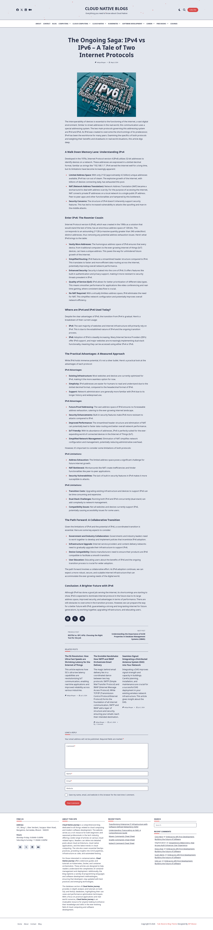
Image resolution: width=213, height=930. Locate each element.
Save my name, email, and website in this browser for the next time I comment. (102, 795)
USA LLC (158, 861)
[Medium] (30, 10)
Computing (63, 24)
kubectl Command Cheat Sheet (121, 843)
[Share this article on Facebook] (68, 618)
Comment (70, 746)
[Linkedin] (26, 10)
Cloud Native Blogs (106, 8)
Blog (54, 24)
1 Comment (99, 724)
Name (69, 773)
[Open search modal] (184, 9)
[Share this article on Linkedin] (82, 618)
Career (149, 24)
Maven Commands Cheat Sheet (122, 836)
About (38, 24)
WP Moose (192, 924)
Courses (173, 24)
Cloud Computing (80, 24)
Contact (46, 24)
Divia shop (159, 849)
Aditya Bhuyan (101, 62)
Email (69, 781)
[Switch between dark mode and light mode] (179, 9)
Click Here (159, 837)
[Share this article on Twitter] (75, 618)
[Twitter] (21, 10)
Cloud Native (98, 24)
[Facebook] (17, 10)
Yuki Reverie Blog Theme (167, 924)
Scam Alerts (159, 855)
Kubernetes (113, 24)
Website (69, 788)
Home (20, 924)
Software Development (132, 24)
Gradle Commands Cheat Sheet (122, 840)
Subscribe (192, 10)
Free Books (161, 24)
